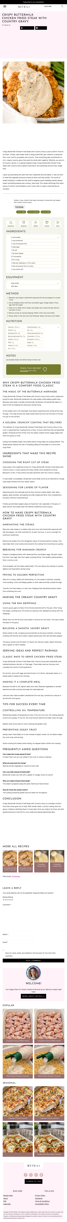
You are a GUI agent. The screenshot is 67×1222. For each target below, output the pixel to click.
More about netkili (32, 996)
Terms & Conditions (42, 1201)
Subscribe (7, 1204)
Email (5, 942)
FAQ (4, 1201)
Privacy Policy (40, 1195)
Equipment (24, 225)
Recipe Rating (8, 897)
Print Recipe (42, 28)
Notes (57, 225)
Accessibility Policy (42, 1204)
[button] (58, 237)
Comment (7, 905)
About (5, 1198)
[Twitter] (41, 1175)
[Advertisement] (33, 43)
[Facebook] (25, 1175)
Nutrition (46, 225)
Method (36, 225)
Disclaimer (39, 1198)
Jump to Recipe (28, 28)
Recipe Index (8, 1195)
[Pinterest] (31, 1175)
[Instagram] (36, 1175)
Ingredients (11, 225)
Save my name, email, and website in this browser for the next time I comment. (30, 954)
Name (5, 934)
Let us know (24, 370)
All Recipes (16, 876)
